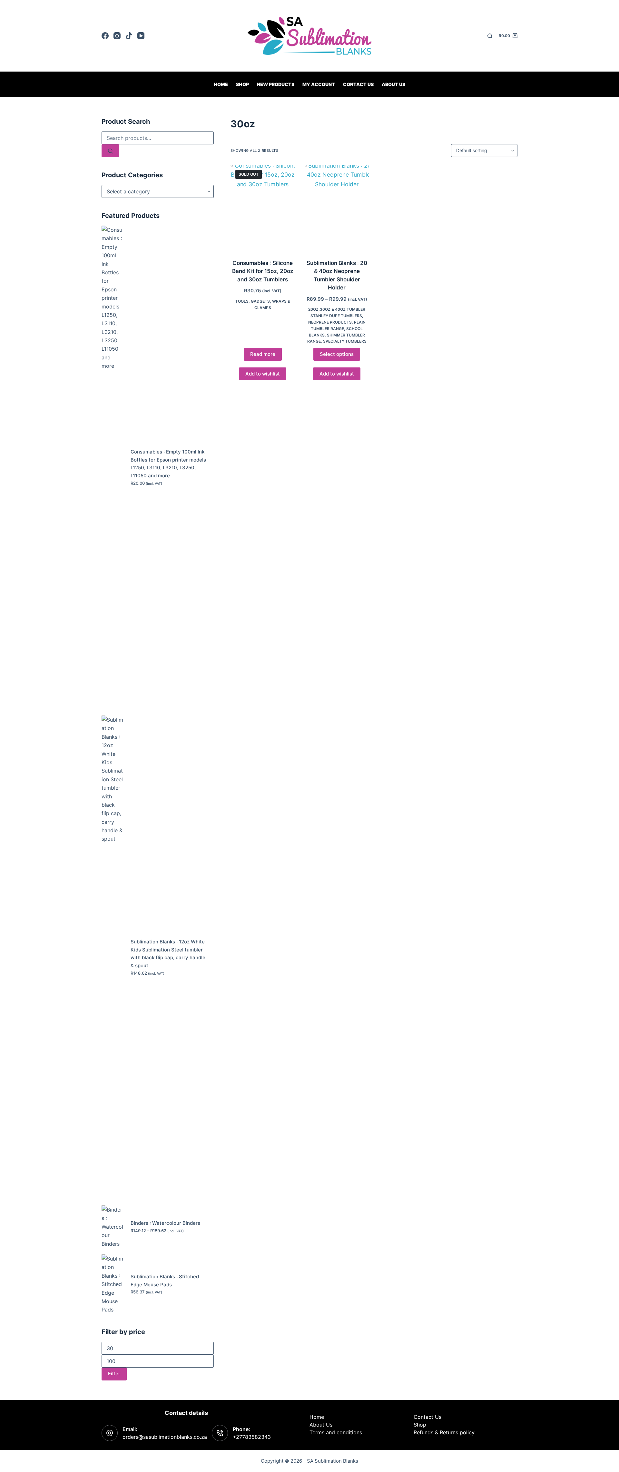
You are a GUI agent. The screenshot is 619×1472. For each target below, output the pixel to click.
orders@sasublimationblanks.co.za (165, 1437)
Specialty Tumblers (345, 341)
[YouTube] (140, 35)
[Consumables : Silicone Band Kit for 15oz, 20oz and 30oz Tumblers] (263, 208)
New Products (275, 84)
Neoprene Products (330, 322)
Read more (262, 354)
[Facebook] (105, 35)
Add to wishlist (262, 374)
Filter (114, 1373)
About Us (393, 84)
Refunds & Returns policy (444, 1432)
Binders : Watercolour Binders (165, 1223)
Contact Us (427, 1417)
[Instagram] (117, 35)
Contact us (358, 84)
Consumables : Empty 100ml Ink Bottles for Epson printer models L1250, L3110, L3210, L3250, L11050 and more (168, 464)
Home (221, 84)
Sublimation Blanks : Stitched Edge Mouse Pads (165, 1280)
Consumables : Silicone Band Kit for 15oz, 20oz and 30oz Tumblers (262, 271)
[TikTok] (129, 35)
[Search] (489, 36)
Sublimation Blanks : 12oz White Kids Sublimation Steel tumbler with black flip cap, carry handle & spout (168, 954)
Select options (337, 354)
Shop (242, 84)
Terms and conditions (336, 1432)
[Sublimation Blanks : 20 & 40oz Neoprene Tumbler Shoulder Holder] (337, 208)
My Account (318, 84)
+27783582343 (252, 1437)
